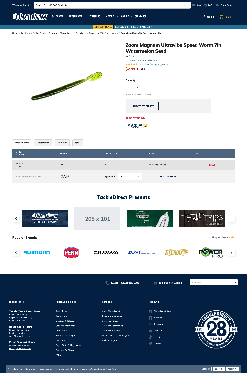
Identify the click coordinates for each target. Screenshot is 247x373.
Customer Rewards (111, 330)
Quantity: (131, 80)
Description (43, 142)
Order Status (62, 330)
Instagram (159, 324)
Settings (206, 368)
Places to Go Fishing (65, 350)
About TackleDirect (111, 311)
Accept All (232, 368)
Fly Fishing (94, 16)
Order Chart (22, 142)
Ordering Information (65, 325)
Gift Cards (60, 340)
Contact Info (61, 316)
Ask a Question (161, 64)
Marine (125, 16)
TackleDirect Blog (162, 311)
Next (231, 218)
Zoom (131, 56)
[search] (186, 5)
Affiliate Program (110, 340)
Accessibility (61, 311)
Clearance (140, 16)
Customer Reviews (111, 321)
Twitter (157, 343)
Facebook (158, 317)
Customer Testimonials (112, 325)
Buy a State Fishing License (69, 345)
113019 (19, 163)
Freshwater (75, 16)
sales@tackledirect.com (20, 336)
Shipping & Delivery (65, 321)
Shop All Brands (221, 237)
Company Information (112, 316)
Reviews (62, 142)
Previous (15, 218)
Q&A (77, 142)
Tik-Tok (157, 337)
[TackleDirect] (30, 17)
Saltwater (57, 16)
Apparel (110, 16)
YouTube (158, 330)
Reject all (218, 368)
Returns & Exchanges (66, 335)
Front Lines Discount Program (116, 335)
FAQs (58, 355)
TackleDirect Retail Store (24, 311)
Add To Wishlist (143, 106)
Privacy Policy (111, 369)
